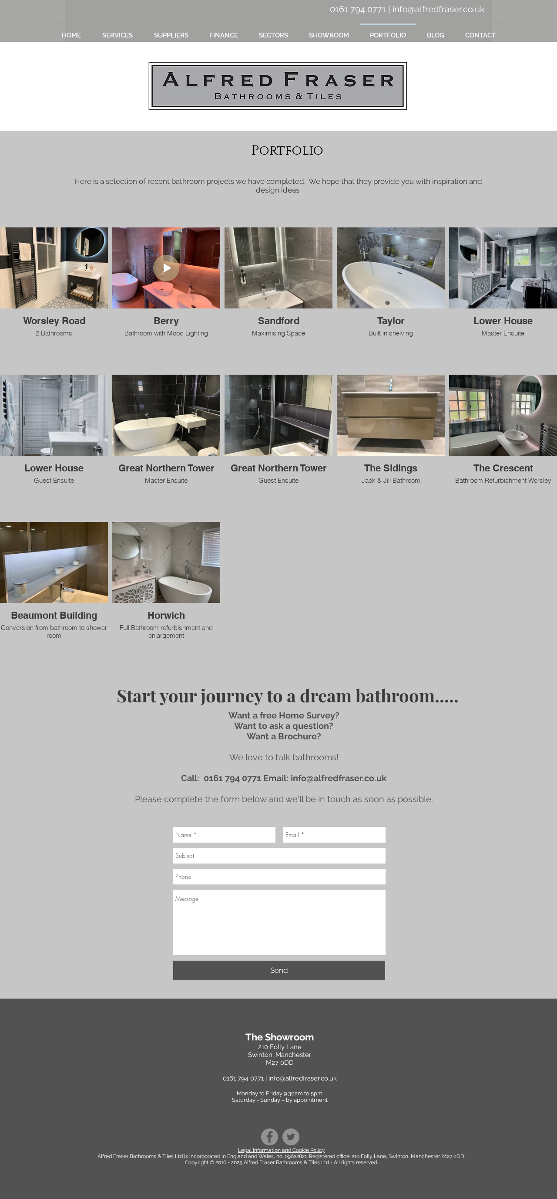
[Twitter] (290, 1136)
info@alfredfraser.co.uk (439, 9)
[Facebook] (269, 1136)
